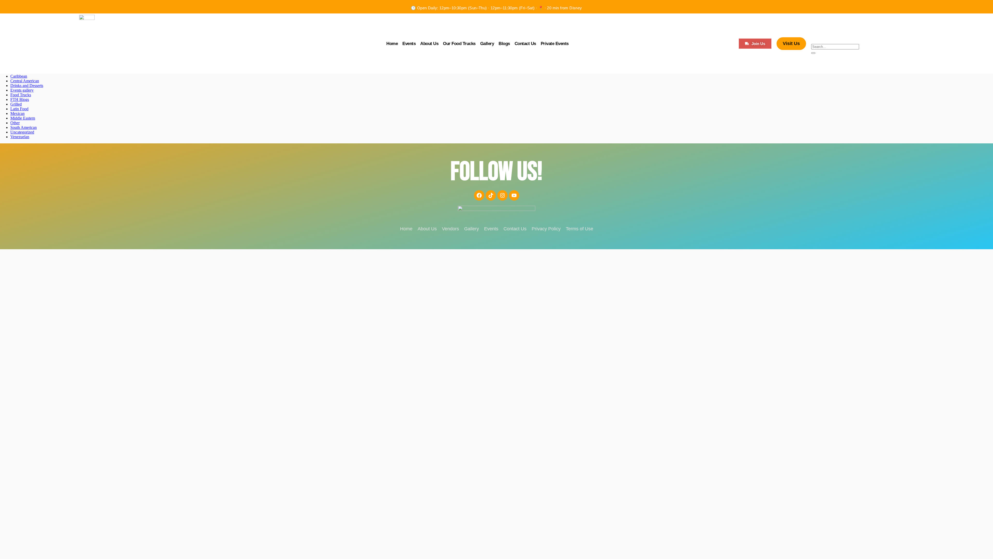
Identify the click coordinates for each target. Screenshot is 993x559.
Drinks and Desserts (26, 85)
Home (392, 43)
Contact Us (525, 43)
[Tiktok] (491, 195)
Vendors (450, 228)
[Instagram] (502, 195)
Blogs (504, 43)
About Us (429, 43)
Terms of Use (579, 228)
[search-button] (813, 53)
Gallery (487, 43)
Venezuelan (19, 137)
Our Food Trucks (459, 43)
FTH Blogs (19, 99)
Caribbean (18, 76)
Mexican (17, 113)
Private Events (555, 43)
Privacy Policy (546, 228)
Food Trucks (20, 95)
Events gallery (22, 90)
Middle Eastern (22, 118)
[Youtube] (514, 195)
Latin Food (19, 109)
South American (23, 127)
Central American (24, 81)
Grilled (16, 104)
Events (409, 43)
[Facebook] (479, 195)
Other (15, 123)
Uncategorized (22, 132)
